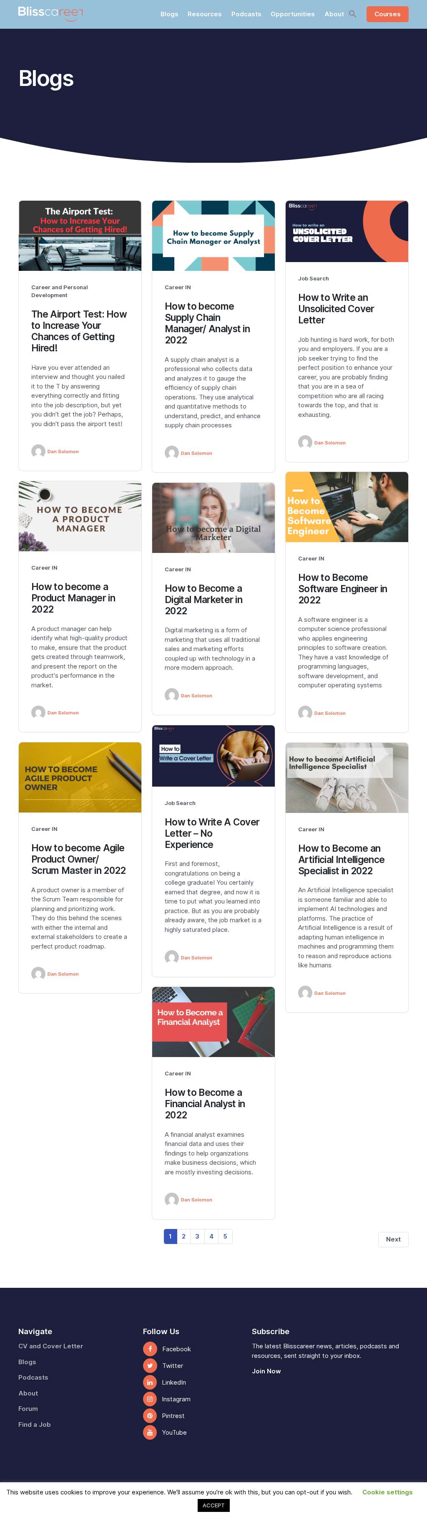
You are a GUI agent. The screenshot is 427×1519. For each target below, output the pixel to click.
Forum (28, 1409)
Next (393, 1239)
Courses (387, 14)
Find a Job (34, 1424)
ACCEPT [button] (214, 1505)
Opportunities (293, 14)
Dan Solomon (63, 451)
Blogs (169, 14)
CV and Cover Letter (50, 1346)
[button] (353, 13)
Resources (205, 14)
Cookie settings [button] (387, 1492)
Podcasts (246, 14)
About (334, 14)
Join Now (266, 1371)
